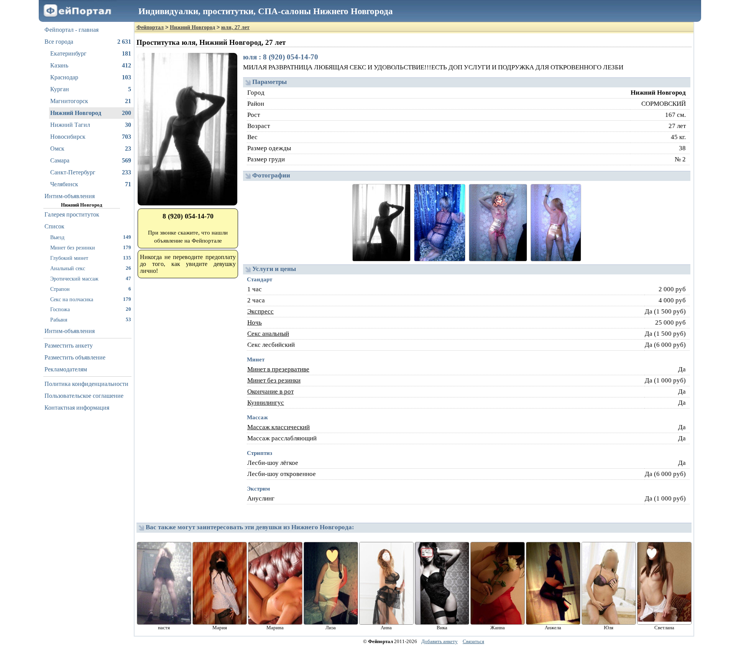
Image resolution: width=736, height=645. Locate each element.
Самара (90, 160)
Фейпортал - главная (71, 29)
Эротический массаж (90, 279)
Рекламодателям (65, 369)
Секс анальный (268, 333)
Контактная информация (76, 407)
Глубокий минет (90, 258)
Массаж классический (278, 427)
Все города (87, 41)
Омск (90, 148)
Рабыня (90, 320)
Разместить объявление (74, 357)
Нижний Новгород (90, 113)
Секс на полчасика (90, 299)
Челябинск (90, 184)
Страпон (90, 289)
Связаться (473, 641)
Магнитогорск (90, 101)
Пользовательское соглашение (83, 395)
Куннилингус (265, 402)
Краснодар (90, 77)
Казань (90, 65)
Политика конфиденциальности (86, 384)
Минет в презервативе (278, 369)
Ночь (254, 322)
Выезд (90, 237)
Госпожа (90, 309)
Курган (90, 89)
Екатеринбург (90, 53)
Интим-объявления (69, 196)
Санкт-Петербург (90, 172)
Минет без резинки (90, 248)
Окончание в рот (270, 391)
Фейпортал (150, 27)
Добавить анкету (439, 641)
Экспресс (260, 311)
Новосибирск (90, 136)
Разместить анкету (68, 345)
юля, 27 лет (235, 27)
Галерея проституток (71, 214)
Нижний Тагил (90, 124)
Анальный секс (90, 268)
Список (54, 226)
